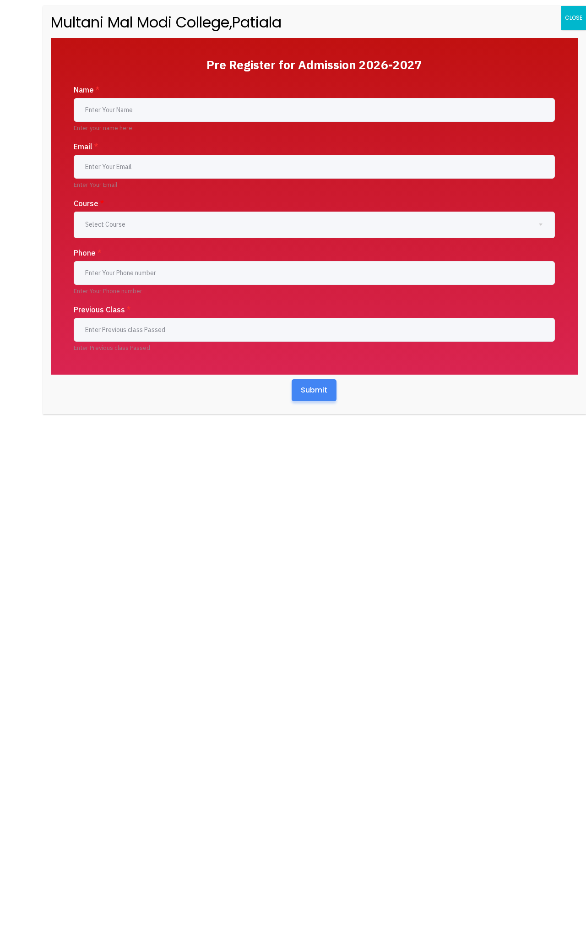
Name (86, 89)
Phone (87, 252)
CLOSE (573, 18)
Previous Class (102, 309)
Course (89, 203)
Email (86, 146)
